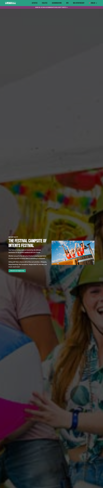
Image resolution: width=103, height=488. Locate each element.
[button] (73, 253)
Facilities (44, 3)
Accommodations (57, 3)
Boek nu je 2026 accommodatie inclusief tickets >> (51, 7)
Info (67, 3)
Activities (34, 3)
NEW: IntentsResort (78, 3)
